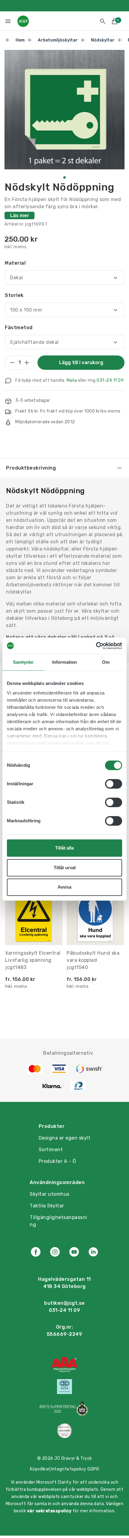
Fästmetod (19, 327)
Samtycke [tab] (23, 662)
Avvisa (64, 887)
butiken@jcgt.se (64, 1303)
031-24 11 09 (110, 380)
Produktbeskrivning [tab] (31, 468)
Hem (20, 40)
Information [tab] (64, 662)
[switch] (113, 784)
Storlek (14, 295)
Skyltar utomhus (50, 1194)
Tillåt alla (64, 847)
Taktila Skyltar (47, 1206)
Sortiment (51, 1149)
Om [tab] (106, 662)
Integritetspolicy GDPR (75, 1469)
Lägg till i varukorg (81, 362)
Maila (72, 380)
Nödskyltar (103, 40)
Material (15, 263)
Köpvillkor (40, 1469)
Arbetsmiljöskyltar (58, 40)
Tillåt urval (65, 867)
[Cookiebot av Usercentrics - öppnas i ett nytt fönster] (96, 646)
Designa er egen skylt (65, 1138)
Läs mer (19, 215)
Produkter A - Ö (57, 1161)
